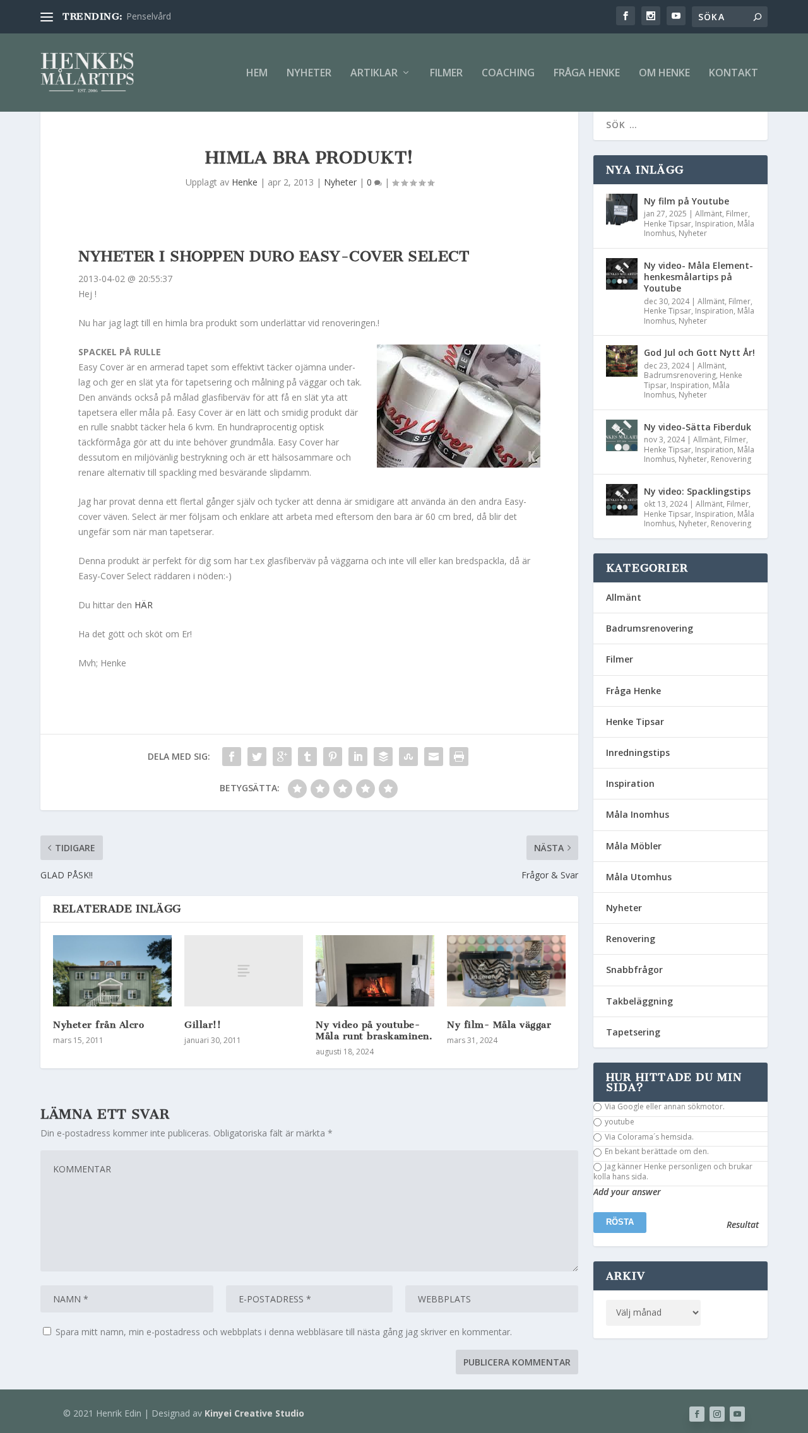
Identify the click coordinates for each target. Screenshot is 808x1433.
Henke (245, 182)
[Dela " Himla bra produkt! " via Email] (433, 756)
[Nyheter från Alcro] (112, 970)
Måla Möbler (634, 846)
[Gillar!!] (243, 970)
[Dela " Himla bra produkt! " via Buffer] (383, 756)
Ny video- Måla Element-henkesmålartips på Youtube (698, 276)
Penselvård (148, 16)
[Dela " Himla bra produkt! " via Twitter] (257, 756)
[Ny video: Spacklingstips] (622, 500)
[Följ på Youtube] (737, 1414)
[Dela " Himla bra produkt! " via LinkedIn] (358, 756)
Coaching (508, 74)
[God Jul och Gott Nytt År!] (622, 361)
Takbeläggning (639, 1001)
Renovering (731, 459)
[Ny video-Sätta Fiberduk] (622, 435)
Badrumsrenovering (680, 375)
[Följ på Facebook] (696, 1414)
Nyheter (309, 74)
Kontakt (733, 74)
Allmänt (708, 213)
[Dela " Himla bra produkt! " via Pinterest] (332, 756)
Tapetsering (633, 1032)
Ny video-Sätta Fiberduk (697, 427)
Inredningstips (638, 752)
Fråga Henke (587, 74)
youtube (618, 1122)
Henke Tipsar (667, 223)
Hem (257, 74)
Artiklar (374, 74)
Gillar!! (202, 1024)
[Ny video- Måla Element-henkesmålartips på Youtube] (622, 274)
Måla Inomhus (637, 814)
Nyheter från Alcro (98, 1024)
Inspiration (714, 223)
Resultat (743, 1224)
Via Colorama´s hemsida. (648, 1137)
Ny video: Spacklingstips (697, 491)
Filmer (446, 74)
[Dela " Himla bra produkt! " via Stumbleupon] (408, 756)
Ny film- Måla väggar (499, 1024)
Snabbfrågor (634, 970)
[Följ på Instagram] (717, 1414)
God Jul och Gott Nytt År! (699, 352)
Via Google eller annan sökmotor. (664, 1107)
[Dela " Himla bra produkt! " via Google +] (282, 756)
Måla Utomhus (639, 877)
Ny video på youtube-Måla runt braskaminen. (374, 1030)
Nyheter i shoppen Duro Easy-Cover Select (273, 256)
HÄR (143, 605)
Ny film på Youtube (686, 201)
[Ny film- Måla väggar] (506, 970)
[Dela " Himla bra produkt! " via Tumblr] (307, 756)
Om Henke (664, 74)
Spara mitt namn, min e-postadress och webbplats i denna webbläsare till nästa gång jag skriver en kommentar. (284, 1332)
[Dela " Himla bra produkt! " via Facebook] (231, 756)
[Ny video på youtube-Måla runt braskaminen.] (375, 970)
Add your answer (627, 1192)
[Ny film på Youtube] (622, 209)
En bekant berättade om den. (656, 1152)
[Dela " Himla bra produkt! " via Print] (459, 756)
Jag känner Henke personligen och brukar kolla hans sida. (672, 1171)
